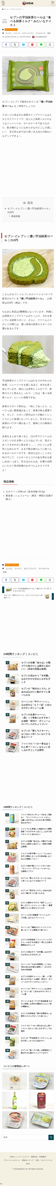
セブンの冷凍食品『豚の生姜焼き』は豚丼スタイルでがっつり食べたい (36, 1014)
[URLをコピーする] (50, 44)
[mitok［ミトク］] (28, 3)
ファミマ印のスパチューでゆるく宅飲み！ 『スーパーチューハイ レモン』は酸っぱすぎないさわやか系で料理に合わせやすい (36, 819)
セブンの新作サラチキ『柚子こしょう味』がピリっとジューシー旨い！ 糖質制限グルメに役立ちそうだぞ (36, 905)
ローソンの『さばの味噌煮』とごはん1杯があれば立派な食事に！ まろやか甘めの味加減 (36, 967)
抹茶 (49, 33)
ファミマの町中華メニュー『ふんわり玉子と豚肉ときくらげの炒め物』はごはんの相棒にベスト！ (36, 856)
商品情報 (15, 216)
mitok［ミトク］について (19, 1157)
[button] (1, 1184)
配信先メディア (28, 1160)
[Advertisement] (28, 627)
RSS (28, 1164)
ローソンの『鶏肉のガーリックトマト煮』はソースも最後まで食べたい (36, 928)
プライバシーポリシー (12, 1160)
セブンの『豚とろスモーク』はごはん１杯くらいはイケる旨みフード (35, 734)
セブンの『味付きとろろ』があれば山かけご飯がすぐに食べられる (35, 691)
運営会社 (34, 1157)
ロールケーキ (40, 33)
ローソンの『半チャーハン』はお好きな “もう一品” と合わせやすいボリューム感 (36, 704)
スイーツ (17, 33)
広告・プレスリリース (44, 1160)
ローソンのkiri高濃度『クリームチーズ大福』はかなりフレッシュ (36, 916)
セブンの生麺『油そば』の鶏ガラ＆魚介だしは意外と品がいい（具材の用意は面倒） (35, 665)
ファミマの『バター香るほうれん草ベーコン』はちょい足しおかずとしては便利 (35, 747)
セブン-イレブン (11, 29)
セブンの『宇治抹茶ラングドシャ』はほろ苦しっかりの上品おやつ (36, 1039)
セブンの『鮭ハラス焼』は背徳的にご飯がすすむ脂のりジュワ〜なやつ (36, 1051)
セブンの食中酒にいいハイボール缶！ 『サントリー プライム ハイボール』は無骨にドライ (36, 868)
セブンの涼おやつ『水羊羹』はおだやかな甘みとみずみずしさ (35, 678)
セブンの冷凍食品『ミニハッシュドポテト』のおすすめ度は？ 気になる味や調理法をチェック (36, 942)
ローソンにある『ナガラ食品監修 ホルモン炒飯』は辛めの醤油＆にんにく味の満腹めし (36, 1003)
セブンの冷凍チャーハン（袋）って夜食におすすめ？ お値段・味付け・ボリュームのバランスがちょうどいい (35, 719)
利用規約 (42, 1157)
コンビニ (8, 33)
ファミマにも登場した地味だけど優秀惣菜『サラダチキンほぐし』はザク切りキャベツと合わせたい (36, 831)
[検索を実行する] (51, 1137)
